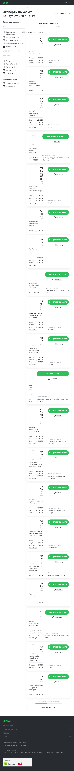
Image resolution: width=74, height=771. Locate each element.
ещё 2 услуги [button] (33, 203)
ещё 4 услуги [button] (33, 127)
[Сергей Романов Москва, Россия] (30, 376)
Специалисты (13, 8)
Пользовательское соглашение (14, 745)
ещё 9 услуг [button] (33, 638)
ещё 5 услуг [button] (33, 364)
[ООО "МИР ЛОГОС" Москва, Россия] (33, 140)
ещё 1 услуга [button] (31, 400)
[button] (37, 726)
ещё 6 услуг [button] (33, 265)
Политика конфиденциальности (14, 743)
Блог (65, 3)
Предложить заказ (58, 40)
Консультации (22, 8)
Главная (5, 8)
